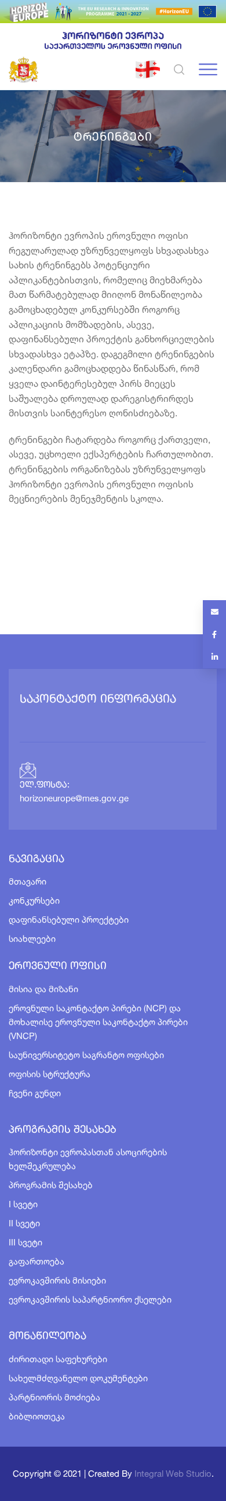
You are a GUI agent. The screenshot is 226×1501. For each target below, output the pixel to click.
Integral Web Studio (173, 1473)
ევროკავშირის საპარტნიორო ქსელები (90, 1299)
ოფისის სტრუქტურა (49, 1074)
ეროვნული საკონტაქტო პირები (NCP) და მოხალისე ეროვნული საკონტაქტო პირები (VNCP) (98, 1022)
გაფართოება (36, 1261)
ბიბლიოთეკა (37, 1416)
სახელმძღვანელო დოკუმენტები (78, 1378)
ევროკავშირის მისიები (57, 1280)
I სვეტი (23, 1204)
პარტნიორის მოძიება (54, 1397)
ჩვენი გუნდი (35, 1093)
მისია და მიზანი (43, 989)
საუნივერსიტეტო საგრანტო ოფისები (86, 1054)
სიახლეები (32, 938)
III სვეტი (25, 1242)
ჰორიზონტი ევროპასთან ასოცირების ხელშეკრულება (88, 1159)
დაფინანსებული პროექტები (69, 919)
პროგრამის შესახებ (51, 1185)
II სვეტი (24, 1223)
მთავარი (27, 881)
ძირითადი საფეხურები (58, 1359)
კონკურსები (34, 900)
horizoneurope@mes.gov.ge (74, 799)
